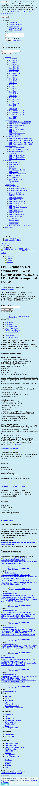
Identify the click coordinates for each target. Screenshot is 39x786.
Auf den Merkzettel (11, 328)
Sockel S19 (13, 109)
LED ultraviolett (14, 212)
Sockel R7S (13, 107)
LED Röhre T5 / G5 (16, 211)
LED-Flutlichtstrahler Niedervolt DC (21, 142)
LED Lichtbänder (11, 153)
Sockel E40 (13, 79)
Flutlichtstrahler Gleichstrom (18, 188)
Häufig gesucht (10, 185)
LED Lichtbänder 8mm (17, 155)
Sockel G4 (12, 88)
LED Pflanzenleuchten (16, 148)
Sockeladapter (13, 177)
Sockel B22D (13, 64)
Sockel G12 (13, 81)
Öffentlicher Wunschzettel (14, 708)
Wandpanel (13, 183)
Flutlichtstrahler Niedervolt (18, 190)
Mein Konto (13, 22)
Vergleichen (9, 322)
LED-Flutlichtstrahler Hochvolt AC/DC (22, 140)
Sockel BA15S (14, 68)
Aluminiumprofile (15, 162)
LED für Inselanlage (16, 198)
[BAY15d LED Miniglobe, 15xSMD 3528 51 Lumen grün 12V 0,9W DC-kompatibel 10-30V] (19, 597)
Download (17, 444)
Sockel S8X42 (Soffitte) (17, 114)
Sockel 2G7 (13, 62)
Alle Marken (9, 735)
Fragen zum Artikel (11, 332)
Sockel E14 (13, 75)
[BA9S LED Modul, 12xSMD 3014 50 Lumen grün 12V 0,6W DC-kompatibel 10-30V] (19, 678)
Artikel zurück (5, 245)
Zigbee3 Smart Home (16, 151)
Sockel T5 (12, 118)
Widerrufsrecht (10, 722)
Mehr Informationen (10, 573)
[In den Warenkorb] (1, 573)
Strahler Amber (14, 220)
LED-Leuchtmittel (11, 59)
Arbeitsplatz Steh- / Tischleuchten (20, 122)
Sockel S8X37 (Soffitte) (17, 112)
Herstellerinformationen (12, 337)
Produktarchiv (9, 227)
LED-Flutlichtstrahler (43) (14, 747)
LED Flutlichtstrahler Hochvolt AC (20, 138)
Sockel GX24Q (14, 99)
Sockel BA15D (14, 66)
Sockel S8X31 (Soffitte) (17, 110)
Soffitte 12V (13, 218)
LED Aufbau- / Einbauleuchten (19, 123)
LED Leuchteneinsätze (16, 129)
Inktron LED (9, 736)
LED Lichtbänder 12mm (17, 159)
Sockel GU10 (13, 94)
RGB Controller (14, 175)
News (7, 726)
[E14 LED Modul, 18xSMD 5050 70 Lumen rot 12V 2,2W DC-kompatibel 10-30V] (19, 560)
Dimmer (12, 166)
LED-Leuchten (10, 120)
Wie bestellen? (10, 724)
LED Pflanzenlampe (16, 209)
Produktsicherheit (7, 520)
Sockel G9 (12, 92)
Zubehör (8, 161)
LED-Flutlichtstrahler (12, 136)
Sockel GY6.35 (14, 103)
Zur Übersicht (5, 243)
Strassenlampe (14, 222)
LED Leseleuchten (15, 127)
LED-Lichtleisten (15, 135)
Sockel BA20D (14, 70)
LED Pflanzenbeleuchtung (18, 207)
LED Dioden (13, 172)
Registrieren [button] (17, 40)
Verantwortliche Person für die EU (13, 486)
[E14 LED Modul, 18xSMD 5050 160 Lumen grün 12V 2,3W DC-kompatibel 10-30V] (19, 661)
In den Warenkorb (7, 309)
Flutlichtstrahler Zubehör (17, 170)
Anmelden (5, 17)
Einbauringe (13, 168)
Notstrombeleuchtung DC (17, 216)
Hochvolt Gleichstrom (16, 194)
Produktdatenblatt (24, 316)
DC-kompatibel (14, 186)
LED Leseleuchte (15, 199)
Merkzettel (9, 704)
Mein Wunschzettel (12, 706)
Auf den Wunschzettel (12, 330)
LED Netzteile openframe (17, 174)
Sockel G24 (13, 86)
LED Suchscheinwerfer (17, 133)
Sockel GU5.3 (14, 97)
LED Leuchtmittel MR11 (17, 203)
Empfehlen (8, 324)
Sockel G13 (13, 83)
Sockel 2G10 (13, 60)
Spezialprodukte (10, 146)
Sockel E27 (13, 77)
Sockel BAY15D (14, 73)
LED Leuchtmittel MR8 (17, 205)
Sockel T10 (13, 116)
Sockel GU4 (13, 96)
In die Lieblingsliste (11, 326)
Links (7, 698)
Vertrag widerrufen (12, 728)
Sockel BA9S (13, 72)
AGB (7, 716)
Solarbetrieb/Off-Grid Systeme (19, 149)
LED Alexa (13, 196)
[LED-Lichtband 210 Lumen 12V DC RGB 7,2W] (19, 646)
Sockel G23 (13, 85)
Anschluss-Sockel (15, 164)
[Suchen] (21, 51)
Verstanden (5, 784)
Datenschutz (9, 718)
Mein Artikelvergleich (16, 24)
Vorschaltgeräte (14, 181)
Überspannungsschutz (16, 179)
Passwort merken (13, 38)
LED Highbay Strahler (16, 125)
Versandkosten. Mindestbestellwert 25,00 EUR (13, 772)
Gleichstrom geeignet (16, 192)
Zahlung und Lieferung (13, 720)
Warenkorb (9, 700)
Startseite (8, 57)
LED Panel (13, 131)
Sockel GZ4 (13, 105)
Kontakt (8, 696)
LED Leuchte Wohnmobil (17, 201)
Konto (7, 702)
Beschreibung (9, 335)
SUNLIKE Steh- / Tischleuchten (20, 225)
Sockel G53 (13, 90)
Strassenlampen (14, 224)
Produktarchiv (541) (12, 756)
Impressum (9, 715)
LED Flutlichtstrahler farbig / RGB (20, 144)
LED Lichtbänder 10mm (17, 157)
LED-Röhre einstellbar (16, 214)
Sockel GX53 (13, 101)
